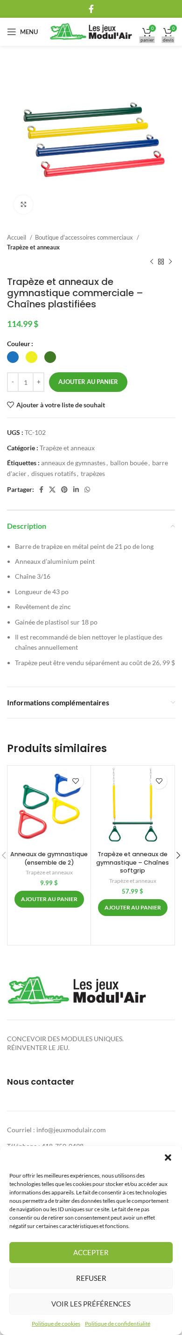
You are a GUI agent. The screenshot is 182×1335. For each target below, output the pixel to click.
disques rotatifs (53, 473)
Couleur (18, 344)
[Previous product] (151, 262)
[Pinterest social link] (64, 489)
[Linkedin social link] (76, 489)
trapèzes (93, 473)
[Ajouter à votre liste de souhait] (75, 781)
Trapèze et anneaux (33, 247)
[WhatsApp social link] (87, 489)
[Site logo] (91, 31)
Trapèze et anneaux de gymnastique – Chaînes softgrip (132, 862)
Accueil (17, 237)
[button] (168, 1157)
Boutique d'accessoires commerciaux (84, 237)
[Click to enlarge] (23, 204)
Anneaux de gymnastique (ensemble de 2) (49, 858)
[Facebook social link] (91, 9)
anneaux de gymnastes (73, 463)
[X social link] (52, 489)
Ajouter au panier (88, 381)
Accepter (91, 1252)
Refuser (91, 1278)
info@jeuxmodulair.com (71, 1130)
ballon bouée (128, 463)
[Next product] (170, 262)
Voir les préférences (91, 1303)
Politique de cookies (56, 1323)
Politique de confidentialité (117, 1323)
